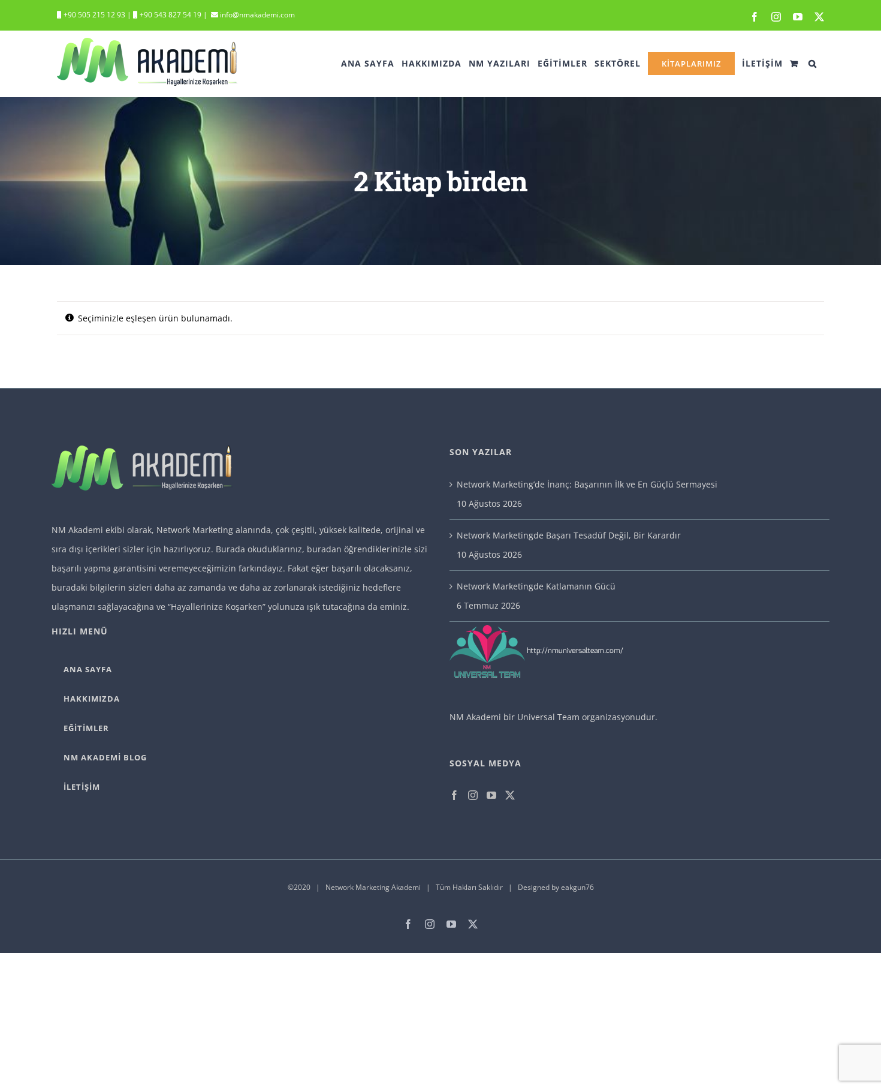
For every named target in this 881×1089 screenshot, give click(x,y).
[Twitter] (510, 795)
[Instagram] (473, 795)
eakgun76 (577, 887)
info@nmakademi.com (256, 15)
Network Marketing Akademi (373, 887)
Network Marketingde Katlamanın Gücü (536, 586)
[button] (812, 64)
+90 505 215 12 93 (93, 15)
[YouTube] (491, 795)
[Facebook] (454, 795)
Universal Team (548, 717)
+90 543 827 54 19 (170, 15)
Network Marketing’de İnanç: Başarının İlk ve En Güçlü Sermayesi (587, 484)
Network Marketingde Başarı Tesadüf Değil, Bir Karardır (569, 535)
